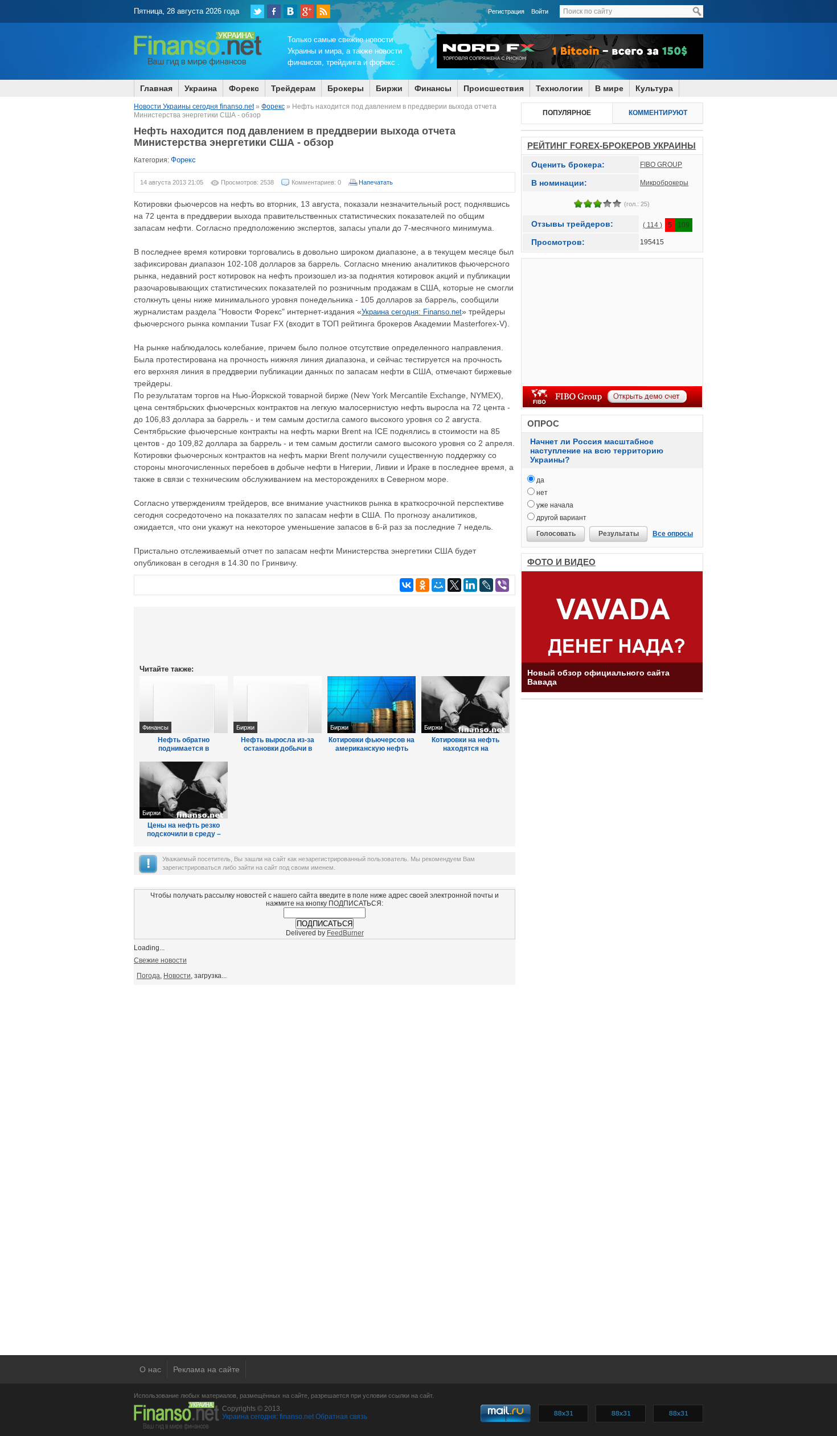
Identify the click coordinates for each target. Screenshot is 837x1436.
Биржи (389, 88)
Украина (200, 88)
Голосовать (556, 534)
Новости (177, 976)
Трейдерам (293, 88)
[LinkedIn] (470, 585)
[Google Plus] (307, 11)
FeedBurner (345, 933)
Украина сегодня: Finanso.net (412, 312)
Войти (539, 11)
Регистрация (506, 11)
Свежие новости (160, 960)
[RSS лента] (323, 11)
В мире (609, 88)
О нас (150, 1369)
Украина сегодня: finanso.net (268, 1417)
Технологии (559, 88)
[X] (454, 585)
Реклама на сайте (206, 1369)
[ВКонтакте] (290, 11)
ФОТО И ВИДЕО (561, 562)
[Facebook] (274, 11)
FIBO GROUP (661, 165)
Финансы (433, 88)
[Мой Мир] (438, 585)
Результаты (618, 534)
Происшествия (493, 88)
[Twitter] (257, 11)
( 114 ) (652, 225)
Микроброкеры (664, 183)
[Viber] (502, 585)
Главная (156, 88)
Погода (148, 976)
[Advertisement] (324, 634)
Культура (654, 88)
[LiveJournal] (486, 585)
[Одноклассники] (422, 585)
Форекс (244, 88)
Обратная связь (341, 1417)
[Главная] (198, 64)
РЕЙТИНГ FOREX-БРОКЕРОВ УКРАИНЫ (611, 145)
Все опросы (673, 534)
